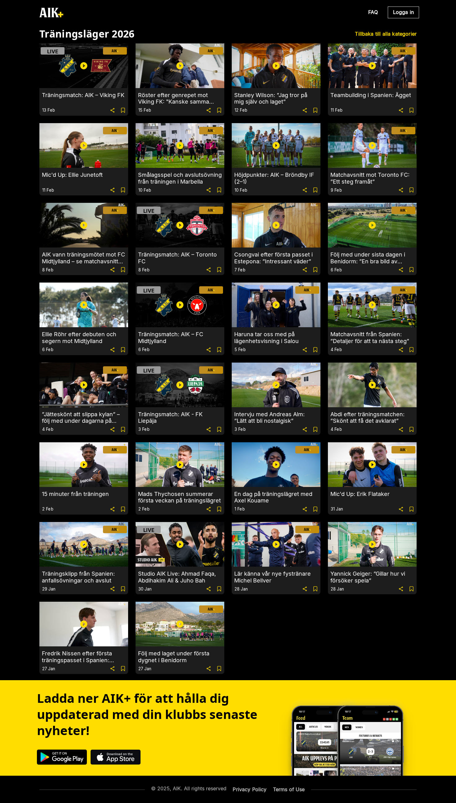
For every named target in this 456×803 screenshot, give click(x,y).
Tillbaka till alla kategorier (386, 34)
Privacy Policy (249, 789)
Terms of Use (289, 789)
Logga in (403, 12)
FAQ (373, 12)
